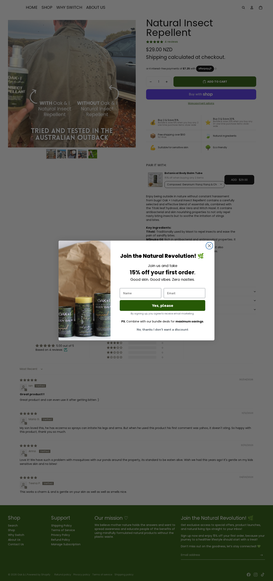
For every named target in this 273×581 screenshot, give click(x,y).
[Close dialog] (209, 245)
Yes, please (162, 305)
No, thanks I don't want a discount (162, 329)
